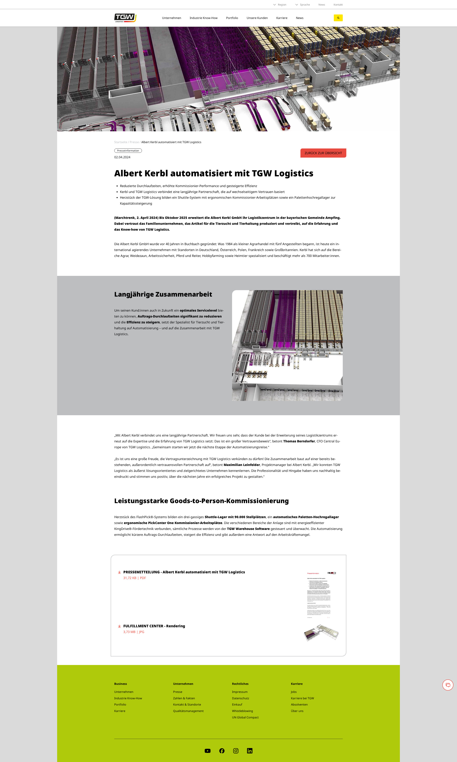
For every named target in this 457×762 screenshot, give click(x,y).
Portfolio (232, 18)
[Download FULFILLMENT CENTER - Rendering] (120, 633)
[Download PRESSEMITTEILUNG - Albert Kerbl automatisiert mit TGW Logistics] (120, 594)
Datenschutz (240, 698)
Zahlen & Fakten (184, 698)
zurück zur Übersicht (323, 153)
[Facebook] (222, 750)
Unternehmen (171, 18)
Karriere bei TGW (302, 698)
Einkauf (237, 704)
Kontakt (338, 4)
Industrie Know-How (204, 18)
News (321, 4)
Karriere (281, 18)
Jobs (294, 692)
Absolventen (299, 704)
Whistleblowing (242, 711)
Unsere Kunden (257, 18)
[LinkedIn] (249, 750)
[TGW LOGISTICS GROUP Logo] (125, 17)
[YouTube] (208, 750)
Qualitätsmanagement (188, 711)
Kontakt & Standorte (187, 704)
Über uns (297, 711)
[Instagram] (235, 750)
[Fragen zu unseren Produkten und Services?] (447, 685)
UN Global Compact (245, 717)
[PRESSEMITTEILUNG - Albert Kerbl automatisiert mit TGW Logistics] (321, 594)
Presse (177, 692)
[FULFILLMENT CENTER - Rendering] (321, 633)
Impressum (240, 692)
